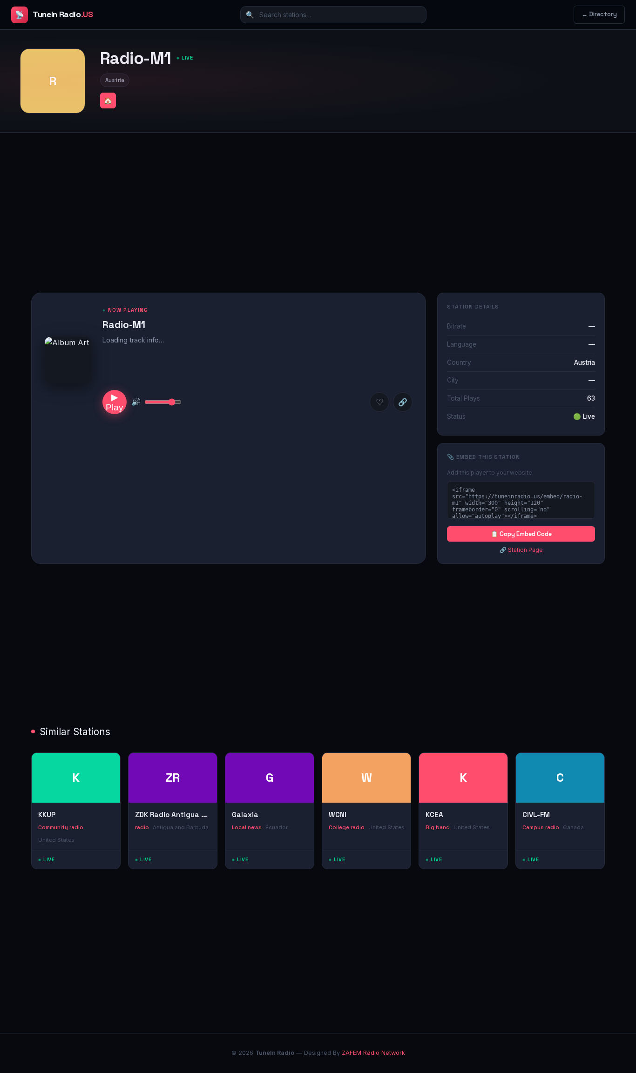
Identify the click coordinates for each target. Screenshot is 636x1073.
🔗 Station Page (521, 549)
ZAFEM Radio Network (373, 1052)
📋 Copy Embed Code (521, 534)
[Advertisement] (318, 205)
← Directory (599, 14)
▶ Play (114, 402)
